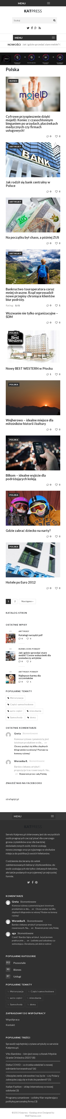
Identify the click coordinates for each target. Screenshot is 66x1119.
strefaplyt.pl (12, 799)
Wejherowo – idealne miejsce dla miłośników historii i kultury (29, 422)
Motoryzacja (17, 697)
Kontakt (10, 1024)
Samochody (16, 717)
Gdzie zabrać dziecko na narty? (28, 530)
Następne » (27, 601)
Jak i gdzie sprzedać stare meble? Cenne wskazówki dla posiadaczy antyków (35, 655)
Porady (36, 649)
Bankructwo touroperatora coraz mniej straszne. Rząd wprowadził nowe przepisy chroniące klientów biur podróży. (30, 294)
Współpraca (12, 1019)
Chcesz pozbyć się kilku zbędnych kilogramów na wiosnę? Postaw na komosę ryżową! (31, 750)
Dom (28, 649)
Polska (13, 333)
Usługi (17, 976)
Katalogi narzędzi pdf (31, 635)
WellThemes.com (33, 1116)
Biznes (13, 81)
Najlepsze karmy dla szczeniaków (30, 677)
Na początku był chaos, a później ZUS (32, 237)
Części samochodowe (21, 704)
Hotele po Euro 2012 (21, 582)
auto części (16, 711)
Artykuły (15, 146)
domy (33, 717)
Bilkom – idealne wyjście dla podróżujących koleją (26, 477)
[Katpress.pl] (33, 12)
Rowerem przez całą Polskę (33, 774)
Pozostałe (19, 962)
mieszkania (35, 711)
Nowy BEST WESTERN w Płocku (29, 368)
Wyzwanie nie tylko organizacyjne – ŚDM (32, 315)
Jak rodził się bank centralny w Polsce (28, 184)
